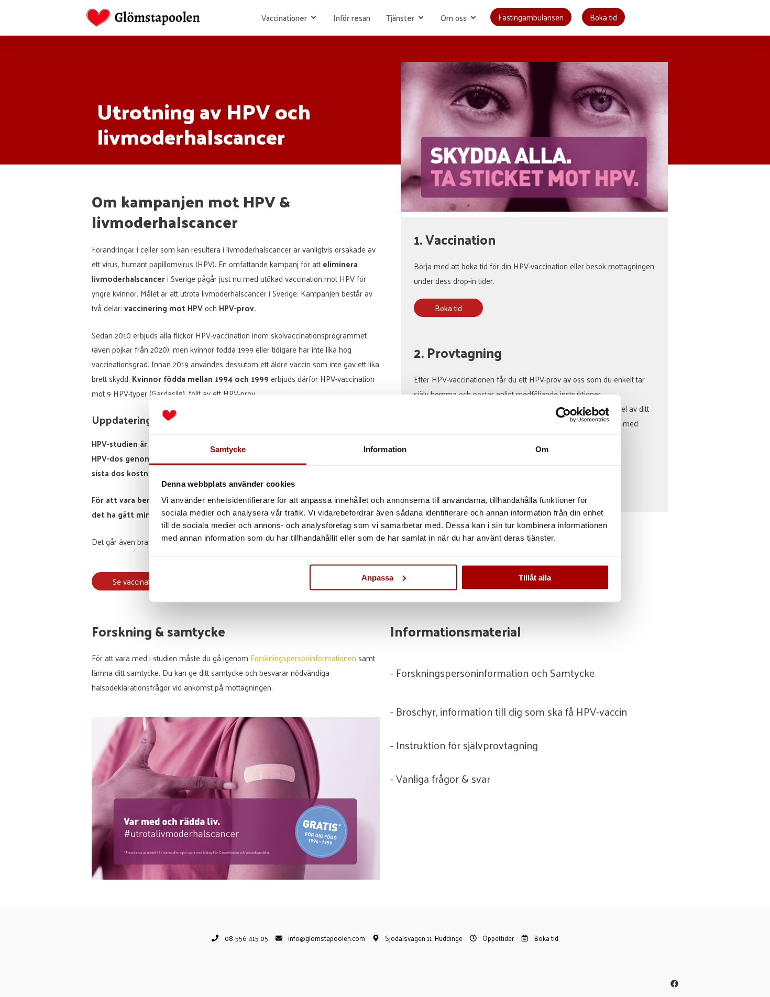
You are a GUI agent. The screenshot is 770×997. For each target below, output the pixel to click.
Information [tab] (385, 449)
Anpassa (377, 577)
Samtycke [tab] (228, 449)
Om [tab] (541, 449)
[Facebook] (674, 984)
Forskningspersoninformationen (303, 658)
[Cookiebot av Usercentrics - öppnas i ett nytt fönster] (563, 415)
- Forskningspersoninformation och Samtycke (492, 672)
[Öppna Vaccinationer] (313, 18)
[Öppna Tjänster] (421, 18)
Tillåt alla (535, 577)
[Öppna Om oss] (473, 18)
